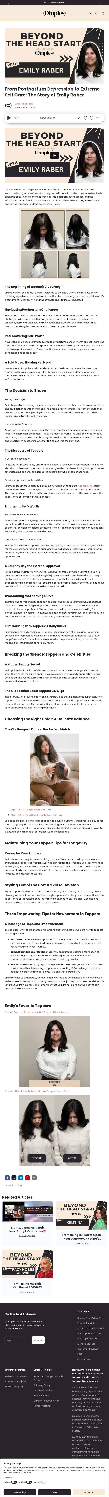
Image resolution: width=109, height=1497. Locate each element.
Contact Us (83, 1359)
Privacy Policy (41, 1395)
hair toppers (85, 486)
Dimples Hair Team (24, 103)
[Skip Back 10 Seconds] (86, 118)
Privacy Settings (43, 1405)
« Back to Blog (14, 1185)
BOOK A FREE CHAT (54, 2)
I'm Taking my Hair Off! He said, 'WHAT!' (27, 1285)
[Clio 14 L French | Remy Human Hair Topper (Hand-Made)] (54, 1051)
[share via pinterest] (27, 1178)
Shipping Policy (42, 1385)
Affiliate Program (14, 1386)
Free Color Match (87, 1323)
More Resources (86, 1344)
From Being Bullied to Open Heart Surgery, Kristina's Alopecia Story (81, 1238)
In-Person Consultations (90, 1328)
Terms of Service (43, 1390)
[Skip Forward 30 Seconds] (91, 118)
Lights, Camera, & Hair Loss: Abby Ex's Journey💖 (28, 1229)
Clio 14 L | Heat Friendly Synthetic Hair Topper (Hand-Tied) (37, 1091)
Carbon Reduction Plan (46, 1400)
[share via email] (34, 1178)
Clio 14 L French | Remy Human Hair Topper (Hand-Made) (37, 1012)
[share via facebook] (7, 1178)
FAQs (80, 1354)
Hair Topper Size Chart (90, 1333)
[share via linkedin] (20, 1178)
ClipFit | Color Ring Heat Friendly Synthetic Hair (36, 815)
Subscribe (38, 1340)
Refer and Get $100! (16, 1381)
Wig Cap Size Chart (88, 1338)
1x (78, 118)
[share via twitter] (13, 1178)
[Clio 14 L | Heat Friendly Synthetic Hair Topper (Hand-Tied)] (54, 1130)
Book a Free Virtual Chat (90, 1318)
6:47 (98, 118)
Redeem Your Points (16, 1376)
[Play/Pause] (9, 118)
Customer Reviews (87, 1349)
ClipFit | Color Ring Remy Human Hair (31, 809)
